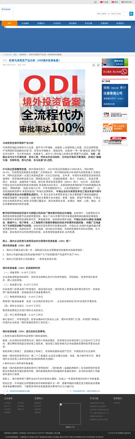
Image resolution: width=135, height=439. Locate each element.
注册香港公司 (112, 93)
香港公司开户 (34, 437)
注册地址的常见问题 (97, 403)
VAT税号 (120, 99)
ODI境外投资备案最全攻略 (20, 391)
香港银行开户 (109, 98)
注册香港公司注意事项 (98, 406)
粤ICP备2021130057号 (36, 433)
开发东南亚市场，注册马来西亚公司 (86, 391)
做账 (106, 87)
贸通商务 (121, 433)
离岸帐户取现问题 (96, 416)
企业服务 (25, 23)
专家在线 (118, 62)
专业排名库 (99, 437)
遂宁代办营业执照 (89, 437)
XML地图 (57, 433)
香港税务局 (44, 437)
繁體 (116, 2)
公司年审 (20, 403)
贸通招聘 (104, 23)
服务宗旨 (38, 409)
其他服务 (7, 412)
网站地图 (49, 433)
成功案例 (72, 23)
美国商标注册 (109, 104)
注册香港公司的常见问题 (98, 419)
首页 (9, 23)
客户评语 (38, 406)
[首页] (95, 3)
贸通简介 (41, 23)
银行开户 (7, 406)
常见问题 (88, 23)
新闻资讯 (23, 55)
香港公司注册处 (53, 437)
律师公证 (20, 409)
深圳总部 (117, 403)
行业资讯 (57, 23)
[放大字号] (98, 65)
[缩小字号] (93, 65)
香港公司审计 (64, 437)
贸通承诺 (38, 403)
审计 (123, 87)
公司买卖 (7, 409)
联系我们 (120, 23)
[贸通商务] (7, 13)
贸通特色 (38, 412)
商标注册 (115, 88)
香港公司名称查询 (75, 437)
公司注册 (7, 403)
